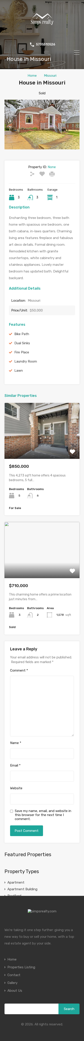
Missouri (50, 76)
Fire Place (21, 352)
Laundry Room (25, 361)
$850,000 (19, 466)
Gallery (12, 983)
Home (32, 76)
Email (15, 765)
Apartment (15, 882)
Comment (19, 670)
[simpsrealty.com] (42, 35)
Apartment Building (22, 889)
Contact (13, 975)
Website (16, 788)
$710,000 (18, 585)
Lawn (18, 371)
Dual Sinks (22, 343)
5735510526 (45, 44)
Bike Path (21, 334)
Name (15, 743)
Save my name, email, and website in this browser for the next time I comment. (43, 815)
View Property (42, 448)
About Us (14, 990)
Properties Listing (21, 967)
